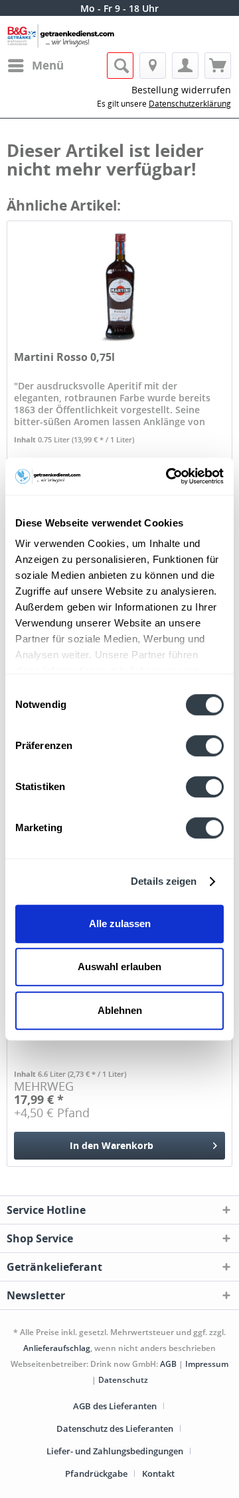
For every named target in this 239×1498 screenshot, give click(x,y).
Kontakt (158, 1473)
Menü (48, 65)
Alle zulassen (120, 923)
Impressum (206, 1364)
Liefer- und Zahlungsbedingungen (114, 1451)
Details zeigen (164, 881)
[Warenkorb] (217, 65)
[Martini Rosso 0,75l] (119, 287)
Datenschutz (123, 1379)
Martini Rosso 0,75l (64, 357)
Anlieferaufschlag (56, 1348)
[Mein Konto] (185, 65)
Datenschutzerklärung (190, 103)
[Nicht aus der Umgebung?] (152, 65)
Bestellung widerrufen (181, 89)
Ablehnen (120, 1010)
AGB (168, 1364)
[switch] (205, 745)
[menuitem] (35, 65)
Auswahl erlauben (119, 966)
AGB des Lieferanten (115, 1406)
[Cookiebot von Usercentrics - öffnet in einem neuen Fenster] (169, 476)
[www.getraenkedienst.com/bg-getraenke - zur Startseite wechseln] (63, 37)
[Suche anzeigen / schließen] (120, 65)
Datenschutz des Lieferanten (114, 1428)
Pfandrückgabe (96, 1473)
